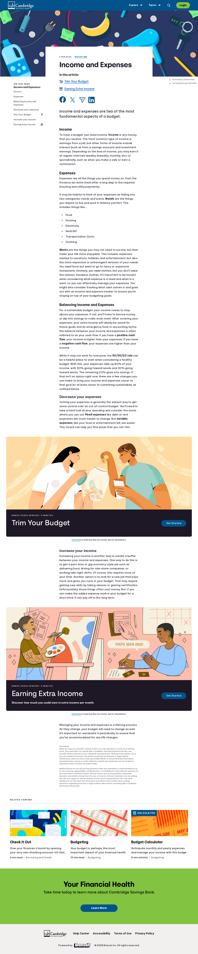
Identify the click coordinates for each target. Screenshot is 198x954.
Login (183, 5)
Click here (77, 555)
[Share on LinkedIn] (91, 112)
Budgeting (66, 60)
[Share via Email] (82, 112)
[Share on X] (72, 111)
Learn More (98, 927)
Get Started (173, 539)
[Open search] (168, 5)
